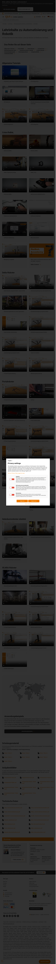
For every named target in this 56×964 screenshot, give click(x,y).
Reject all (22, 501)
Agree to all (33, 501)
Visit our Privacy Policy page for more (16, 473)
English (9, 460)
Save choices (28, 503)
